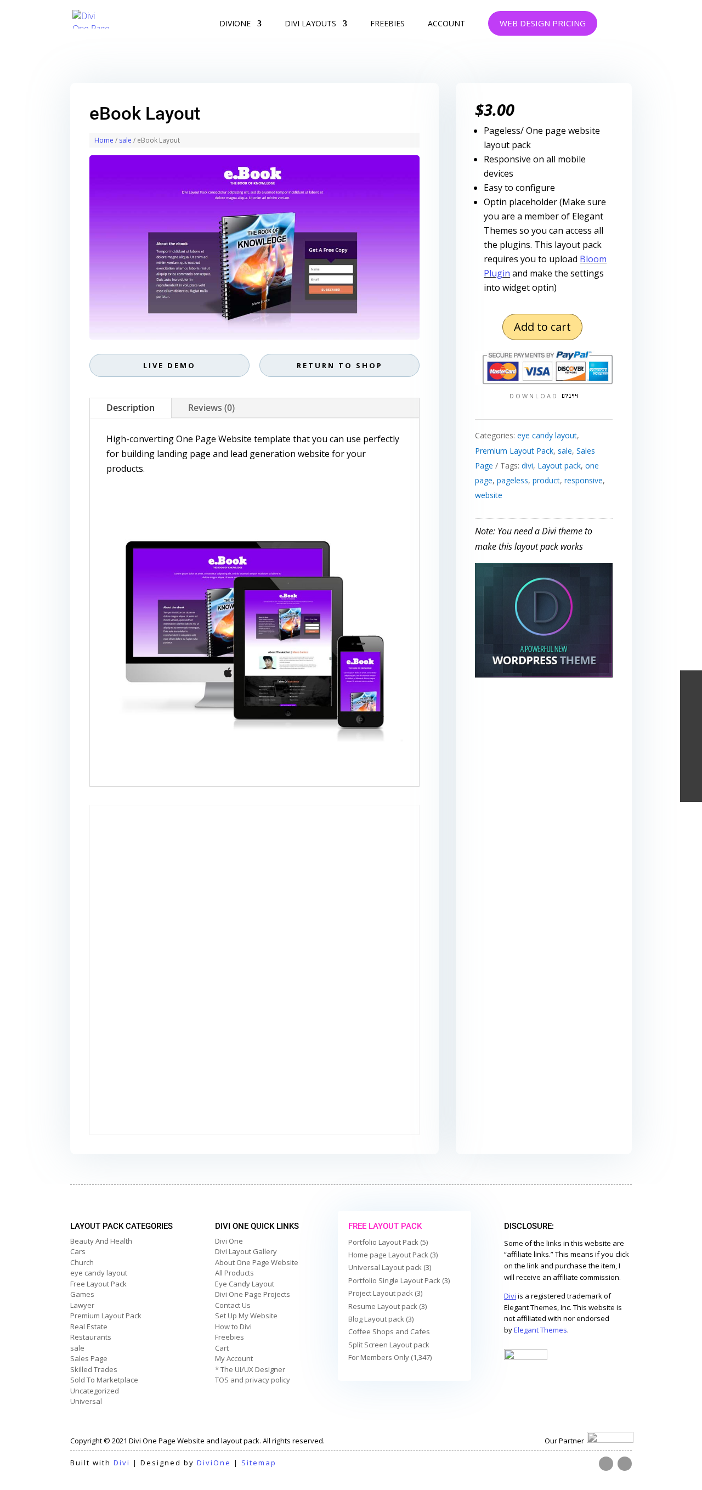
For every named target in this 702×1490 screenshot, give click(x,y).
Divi (122, 1463)
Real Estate (88, 1326)
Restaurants (90, 1337)
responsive (583, 480)
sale (125, 140)
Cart (222, 1348)
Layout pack (559, 465)
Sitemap (258, 1463)
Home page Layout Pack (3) (393, 1255)
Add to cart (542, 326)
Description (130, 408)
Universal (86, 1401)
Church (82, 1262)
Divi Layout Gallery (246, 1251)
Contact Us (233, 1305)
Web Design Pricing (543, 23)
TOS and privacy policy (252, 1380)
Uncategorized (94, 1391)
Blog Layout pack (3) (381, 1319)
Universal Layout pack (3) (389, 1267)
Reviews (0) (211, 408)
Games (82, 1294)
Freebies (387, 24)
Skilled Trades (93, 1369)
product (546, 480)
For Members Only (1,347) (390, 1357)
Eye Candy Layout (244, 1284)
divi (527, 465)
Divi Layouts (310, 24)
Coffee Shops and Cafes (389, 1331)
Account (446, 24)
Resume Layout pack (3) (387, 1306)
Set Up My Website (246, 1315)
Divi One (229, 1241)
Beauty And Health (101, 1241)
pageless (512, 480)
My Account (234, 1358)
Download (535, 396)
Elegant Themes (540, 1330)
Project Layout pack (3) (385, 1293)
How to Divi (233, 1326)
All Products (234, 1273)
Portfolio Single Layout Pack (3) (399, 1280)
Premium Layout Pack (514, 450)
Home (104, 140)
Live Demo (169, 365)
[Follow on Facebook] (625, 1464)
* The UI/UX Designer (250, 1369)
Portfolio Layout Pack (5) (388, 1242)
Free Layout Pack (98, 1284)
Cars (78, 1251)
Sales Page (88, 1358)
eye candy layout (547, 435)
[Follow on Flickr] (606, 1464)
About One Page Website (256, 1262)
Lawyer (82, 1305)
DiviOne (235, 24)
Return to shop (340, 365)
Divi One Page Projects (252, 1294)
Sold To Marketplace (104, 1380)
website (488, 495)
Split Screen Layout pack (388, 1345)
